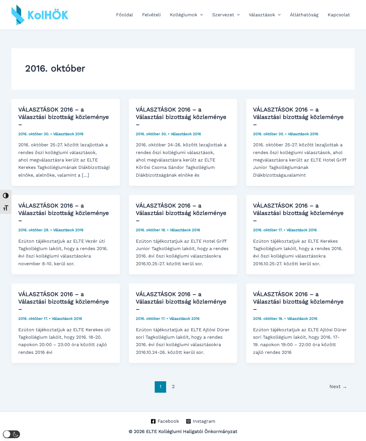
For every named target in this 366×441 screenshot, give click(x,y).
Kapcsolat (339, 14)
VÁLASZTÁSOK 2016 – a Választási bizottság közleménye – (63, 117)
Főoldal (124, 14)
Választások (262, 14)
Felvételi (151, 14)
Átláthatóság (304, 14)
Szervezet (223, 14)
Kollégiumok (183, 14)
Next (338, 386)
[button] (200, 14)
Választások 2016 (68, 134)
